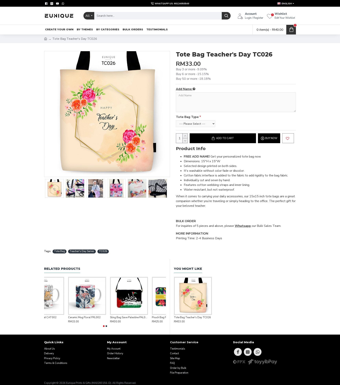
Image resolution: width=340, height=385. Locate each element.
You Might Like (188, 269)
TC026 (103, 251)
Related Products (62, 269)
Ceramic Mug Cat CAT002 (59, 317)
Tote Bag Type (187, 117)
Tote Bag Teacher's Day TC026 (192, 317)
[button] (103, 326)
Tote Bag (59, 251)
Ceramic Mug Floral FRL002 (102, 317)
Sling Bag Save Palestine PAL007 (147, 317)
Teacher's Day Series (82, 251)
